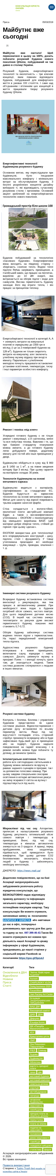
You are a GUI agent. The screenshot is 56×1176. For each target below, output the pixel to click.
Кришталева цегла (39, 1036)
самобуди (35, 1141)
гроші (32, 1072)
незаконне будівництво (36, 1100)
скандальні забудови (41, 1145)
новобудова (36, 1109)
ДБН (40, 1014)
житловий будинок (39, 1076)
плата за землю (38, 1123)
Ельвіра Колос (37, 1022)
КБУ (32, 1032)
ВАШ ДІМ (35, 1006)
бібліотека (35, 1062)
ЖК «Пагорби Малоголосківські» (39, 1027)
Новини (8, 979)
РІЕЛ (32, 1050)
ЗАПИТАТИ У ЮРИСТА (17, 920)
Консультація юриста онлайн (27, 7)
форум (47, 1149)
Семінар (42, 1050)
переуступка (36, 1120)
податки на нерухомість (36, 1128)
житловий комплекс (40, 1080)
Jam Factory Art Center (41, 994)
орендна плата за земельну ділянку (39, 1114)
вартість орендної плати (39, 1067)
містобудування (38, 1092)
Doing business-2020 (40, 986)
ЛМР (32, 1040)
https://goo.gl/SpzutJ (31, 958)
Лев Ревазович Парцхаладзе (37, 1045)
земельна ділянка (39, 1084)
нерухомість (36, 1106)
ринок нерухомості (39, 1138)
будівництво (36, 1058)
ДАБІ (32, 1014)
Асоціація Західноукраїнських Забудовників (40, 1000)
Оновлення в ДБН (15, 972)
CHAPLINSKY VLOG (40, 982)
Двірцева (34, 1018)
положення (35, 1134)
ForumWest (36, 990)
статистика (35, 1149)
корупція (34, 1088)
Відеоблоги (10, 975)
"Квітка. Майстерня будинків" (40, 973)
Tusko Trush (24, 1170)
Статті (7, 985)
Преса (6, 22)
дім (40, 1072)
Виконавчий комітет (40, 1010)
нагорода (34, 1095)
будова (33, 1054)
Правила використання (16, 1165)
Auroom (34, 978)
